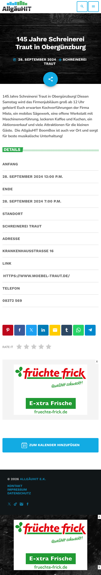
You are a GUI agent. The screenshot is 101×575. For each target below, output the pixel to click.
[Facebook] (28, 504)
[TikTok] (15, 504)
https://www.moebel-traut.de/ (36, 276)
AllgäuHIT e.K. (33, 479)
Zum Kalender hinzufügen (54, 445)
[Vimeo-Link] (16, 6)
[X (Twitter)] (9, 504)
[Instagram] (22, 504)
